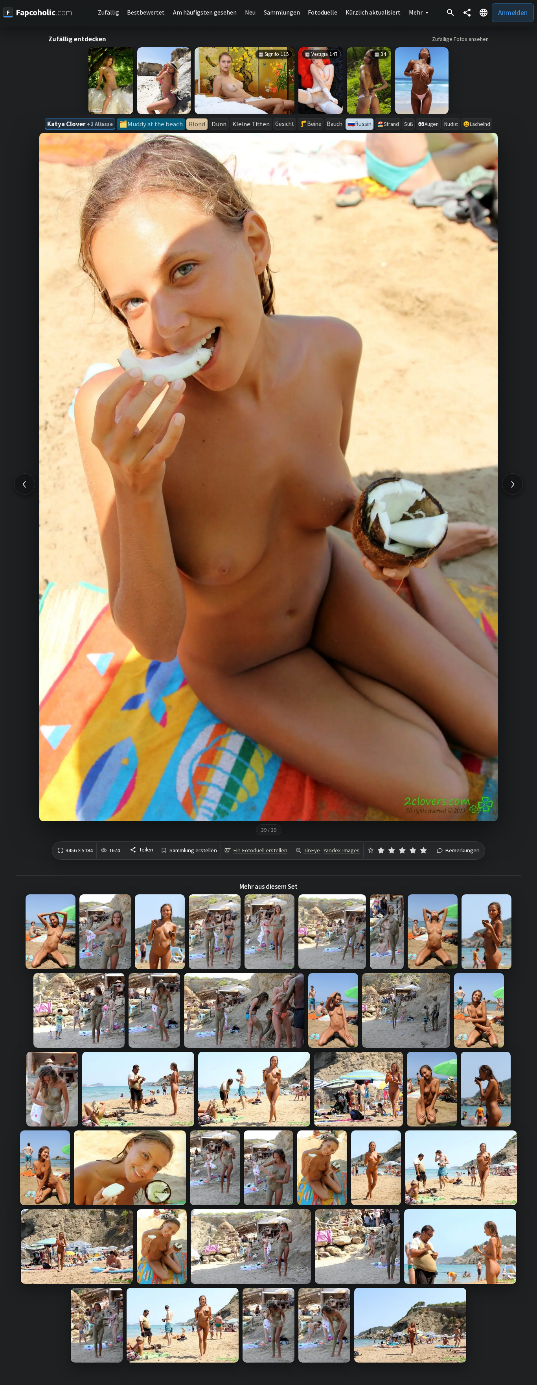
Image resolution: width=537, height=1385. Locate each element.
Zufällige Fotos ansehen (460, 38)
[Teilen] (467, 13)
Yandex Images (342, 850)
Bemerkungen (462, 850)
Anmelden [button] (513, 12)
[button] (483, 13)
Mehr (416, 12)
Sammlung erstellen (193, 850)
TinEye (311, 850)
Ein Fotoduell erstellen (260, 850)
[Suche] (450, 13)
